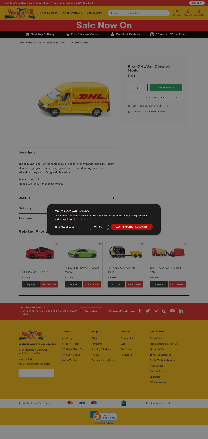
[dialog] (104, 219)
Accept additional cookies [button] (131, 226)
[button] (64, 227)
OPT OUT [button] (98, 226)
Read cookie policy (83, 219)
